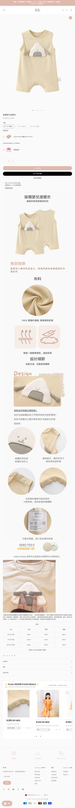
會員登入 (65, 774)
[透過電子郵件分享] (14, 655)
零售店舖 (37, 774)
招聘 (36, 784)
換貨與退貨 (54, 777)
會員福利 (65, 771)
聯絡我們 (53, 771)
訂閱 (7, 783)
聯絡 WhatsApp (61, 758)
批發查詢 (37, 777)
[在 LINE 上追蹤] (23, 789)
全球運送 (14, 758)
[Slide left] (34, 736)
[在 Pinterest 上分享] (12, 655)
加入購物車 (37, 168)
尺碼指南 (53, 774)
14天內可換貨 (37, 758)
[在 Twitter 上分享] (9, 655)
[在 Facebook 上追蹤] (4, 789)
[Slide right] (40, 736)
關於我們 (37, 771)
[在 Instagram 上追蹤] (9, 789)
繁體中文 (46, 795)
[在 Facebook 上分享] (7, 655)
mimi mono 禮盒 (19, 137)
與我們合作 (38, 781)
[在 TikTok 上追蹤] (18, 789)
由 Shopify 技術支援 (43, 799)
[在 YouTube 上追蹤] (13, 789)
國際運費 (53, 781)
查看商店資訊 (9, 188)
